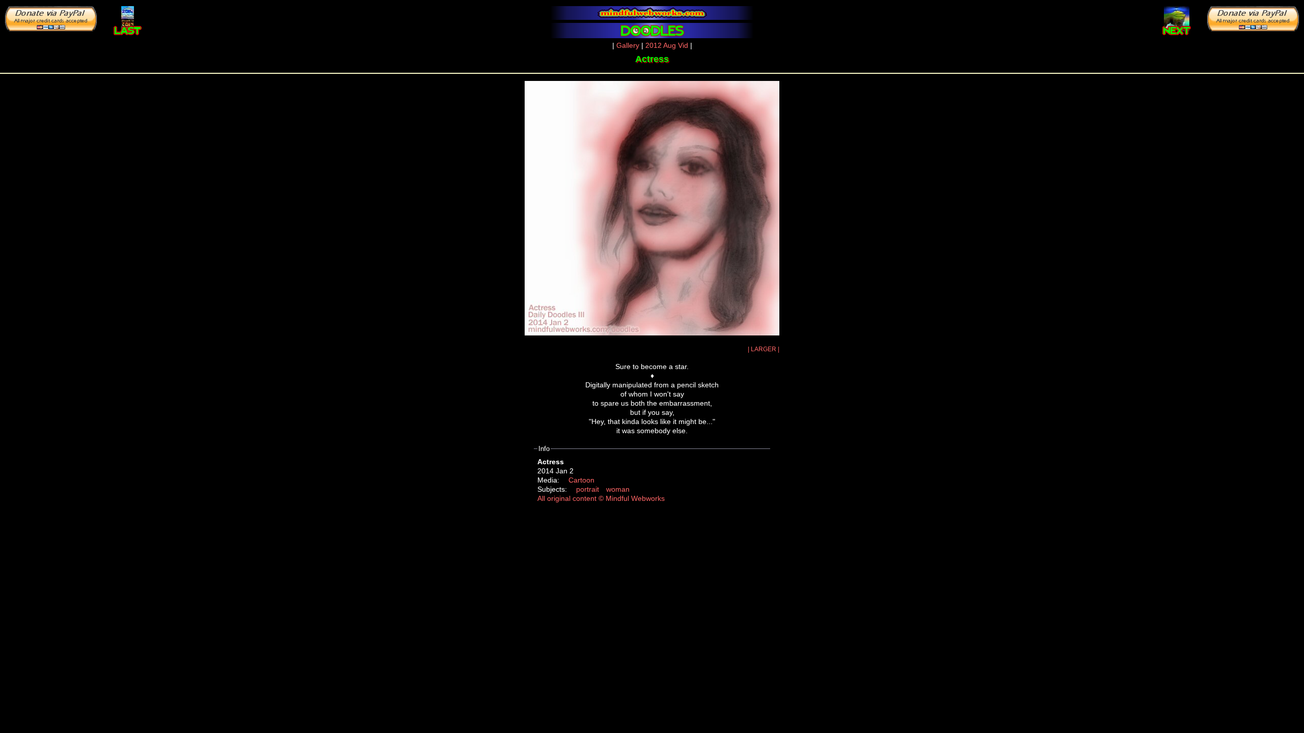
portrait (587, 489)
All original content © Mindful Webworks (601, 498)
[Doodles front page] (652, 30)
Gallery (627, 45)
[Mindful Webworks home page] (652, 13)
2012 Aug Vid (666, 45)
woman (618, 489)
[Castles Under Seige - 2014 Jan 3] (1176, 18)
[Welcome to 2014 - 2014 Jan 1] (127, 18)
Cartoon (581, 480)
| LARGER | (763, 349)
